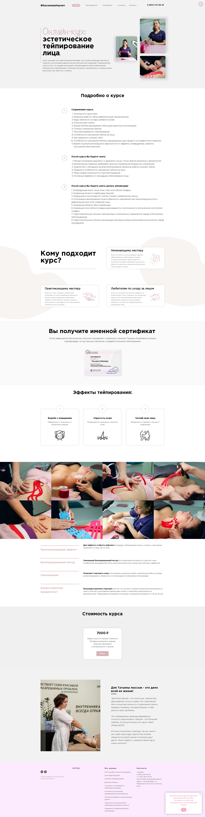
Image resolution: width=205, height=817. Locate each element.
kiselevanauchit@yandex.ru (152, 779)
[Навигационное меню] (201, 4)
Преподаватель (91, 5)
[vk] (42, 771)
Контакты (132, 5)
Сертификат (107, 5)
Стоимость (121, 5)
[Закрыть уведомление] (200, 794)
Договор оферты (111, 782)
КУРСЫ (76, 768)
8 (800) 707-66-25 (155, 5)
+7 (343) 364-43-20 (144, 776)
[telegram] (45, 771)
